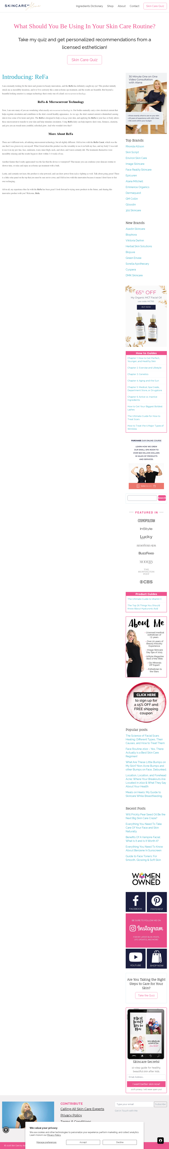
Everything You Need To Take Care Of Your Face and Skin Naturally (144, 827)
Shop (110, 6)
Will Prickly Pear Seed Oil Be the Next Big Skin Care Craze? (145, 816)
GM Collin (132, 198)
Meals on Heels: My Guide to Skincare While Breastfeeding (144, 794)
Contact (134, 6)
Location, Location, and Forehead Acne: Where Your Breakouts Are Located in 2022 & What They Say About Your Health (146, 781)
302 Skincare (133, 210)
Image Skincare (135, 163)
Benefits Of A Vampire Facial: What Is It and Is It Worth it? (143, 839)
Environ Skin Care (136, 158)
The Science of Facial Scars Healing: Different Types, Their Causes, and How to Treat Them (145, 739)
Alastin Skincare (135, 228)
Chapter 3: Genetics (138, 374)
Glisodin (131, 204)
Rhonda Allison (135, 146)
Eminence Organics (137, 187)
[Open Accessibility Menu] (6, 1130)
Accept (83, 1142)
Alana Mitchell (134, 181)
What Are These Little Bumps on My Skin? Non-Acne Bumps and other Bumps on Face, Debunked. (146, 766)
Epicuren (131, 175)
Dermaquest (133, 192)
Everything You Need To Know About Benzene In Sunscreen (144, 848)
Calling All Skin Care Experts (82, 1109)
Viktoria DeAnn (135, 240)
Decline (119, 1142)
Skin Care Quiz (155, 6)
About (122, 6)
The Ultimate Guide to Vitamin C (145, 599)
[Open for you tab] (160, 1140)
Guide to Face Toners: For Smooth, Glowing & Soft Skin (143, 858)
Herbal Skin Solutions (139, 246)
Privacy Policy (71, 1115)
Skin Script (132, 152)
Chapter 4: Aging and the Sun (143, 380)
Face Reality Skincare (139, 169)
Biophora (131, 234)
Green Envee (133, 258)
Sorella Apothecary (137, 263)
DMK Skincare (134, 275)
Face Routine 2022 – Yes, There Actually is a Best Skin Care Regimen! (145, 752)
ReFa (93, 117)
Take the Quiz (146, 995)
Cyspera (131, 269)
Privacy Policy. (54, 1135)
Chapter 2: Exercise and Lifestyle (144, 368)
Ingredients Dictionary (89, 6)
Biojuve (130, 252)
